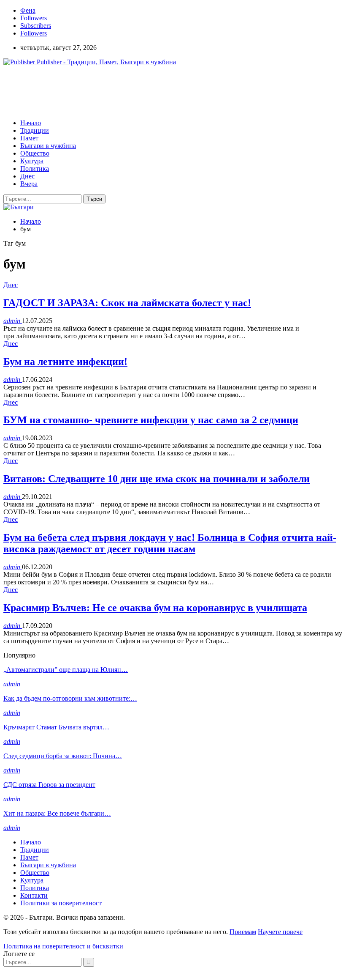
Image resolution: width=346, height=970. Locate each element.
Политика (34, 168)
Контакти (34, 895)
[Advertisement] (157, 92)
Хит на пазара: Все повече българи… (57, 813)
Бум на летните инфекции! (65, 361)
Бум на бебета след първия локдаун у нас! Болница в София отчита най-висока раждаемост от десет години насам (169, 543)
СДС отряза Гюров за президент (49, 784)
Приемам (243, 931)
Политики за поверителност (61, 903)
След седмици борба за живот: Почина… (62, 755)
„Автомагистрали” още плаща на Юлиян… (65, 669)
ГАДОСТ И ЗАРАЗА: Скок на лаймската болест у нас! (127, 302)
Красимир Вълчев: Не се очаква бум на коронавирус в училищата (155, 607)
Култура (31, 160)
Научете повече (280, 931)
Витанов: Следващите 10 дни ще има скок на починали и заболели (156, 478)
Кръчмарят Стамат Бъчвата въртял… (56, 727)
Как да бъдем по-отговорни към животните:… (70, 698)
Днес (27, 176)
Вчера (29, 183)
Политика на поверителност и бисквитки (63, 946)
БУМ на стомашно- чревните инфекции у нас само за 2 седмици (150, 419)
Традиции (34, 130)
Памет (29, 138)
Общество (34, 153)
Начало (30, 122)
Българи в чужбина (48, 145)
